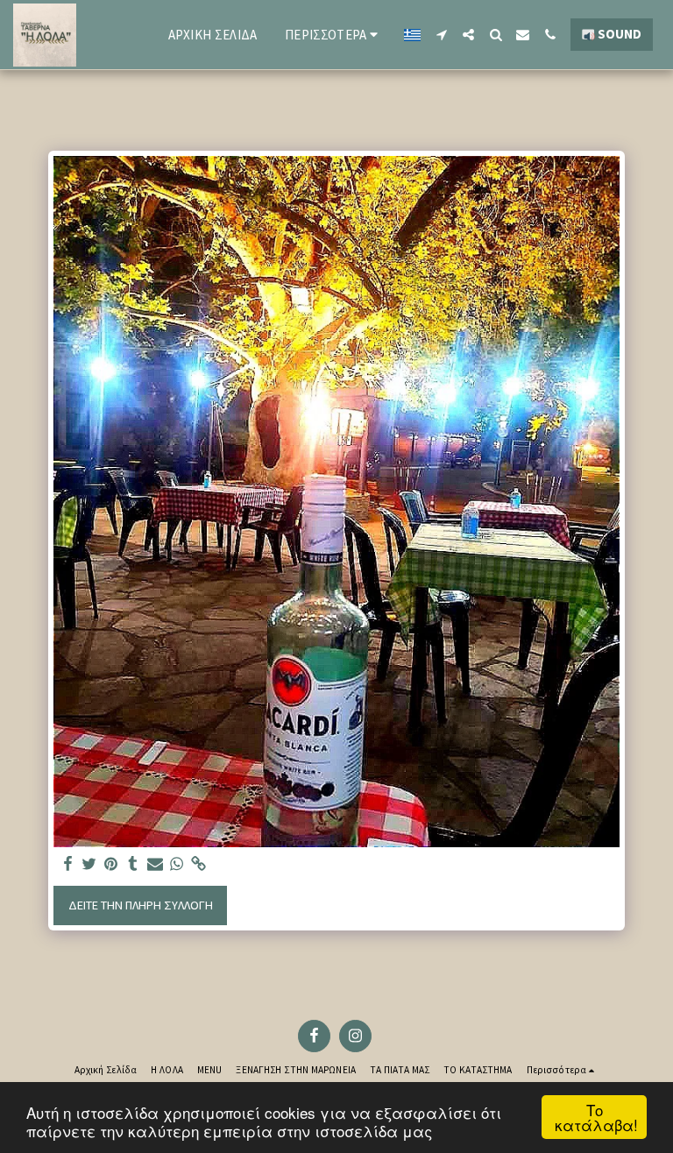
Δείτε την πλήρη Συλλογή (140, 905)
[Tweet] (89, 864)
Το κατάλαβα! (596, 1117)
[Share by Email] (155, 864)
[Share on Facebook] (67, 864)
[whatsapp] (177, 864)
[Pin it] (111, 864)
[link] (199, 864)
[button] (441, 34)
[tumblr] (133, 864)
